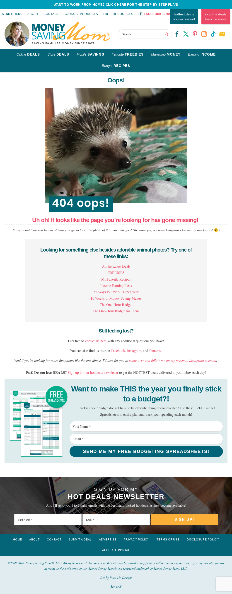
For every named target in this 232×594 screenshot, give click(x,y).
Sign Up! (184, 519)
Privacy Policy (136, 539)
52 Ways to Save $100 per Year (116, 291)
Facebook (118, 350)
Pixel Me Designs (121, 577)
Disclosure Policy (203, 539)
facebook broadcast (184, 16)
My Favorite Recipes (116, 279)
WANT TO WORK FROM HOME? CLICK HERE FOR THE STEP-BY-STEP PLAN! (116, 4)
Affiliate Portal (116, 550)
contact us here (95, 340)
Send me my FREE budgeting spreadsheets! (146, 451)
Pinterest (155, 350)
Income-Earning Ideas (116, 285)
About (33, 14)
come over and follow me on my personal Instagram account (172, 360)
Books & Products (81, 14)
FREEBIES (116, 272)
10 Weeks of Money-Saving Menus (116, 298)
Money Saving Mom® (71, 33)
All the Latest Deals (116, 266)
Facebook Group (159, 14)
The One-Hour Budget (116, 304)
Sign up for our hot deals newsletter (93, 372)
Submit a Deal (80, 539)
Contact (51, 14)
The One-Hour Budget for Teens (116, 310)
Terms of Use (168, 539)
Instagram (134, 350)
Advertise (107, 539)
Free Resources (118, 14)
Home (17, 539)
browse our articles (216, 16)
